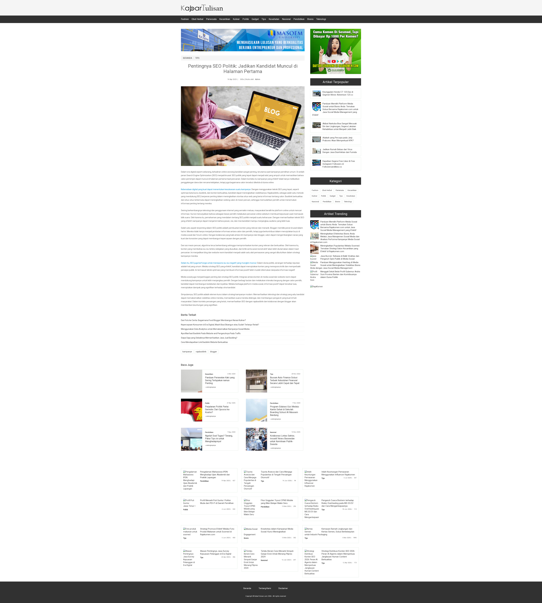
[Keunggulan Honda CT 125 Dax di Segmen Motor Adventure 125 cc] (318, 93)
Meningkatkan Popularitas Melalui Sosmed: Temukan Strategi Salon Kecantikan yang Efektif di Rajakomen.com (340, 248)
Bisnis (310, 19)
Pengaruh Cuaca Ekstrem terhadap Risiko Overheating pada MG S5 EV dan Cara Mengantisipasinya (338, 503)
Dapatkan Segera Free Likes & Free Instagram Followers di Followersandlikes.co (339, 164)
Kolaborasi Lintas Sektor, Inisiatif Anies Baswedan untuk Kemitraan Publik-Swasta (282, 440)
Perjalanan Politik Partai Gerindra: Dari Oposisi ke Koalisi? (217, 409)
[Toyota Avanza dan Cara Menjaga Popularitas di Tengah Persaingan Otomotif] (251, 480)
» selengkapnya (210, 387)
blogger (213, 352)
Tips (264, 19)
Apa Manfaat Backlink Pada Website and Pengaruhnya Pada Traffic (211, 333)
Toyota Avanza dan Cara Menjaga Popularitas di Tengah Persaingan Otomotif (276, 475)
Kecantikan (224, 19)
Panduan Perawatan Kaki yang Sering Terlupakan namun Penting (220, 380)
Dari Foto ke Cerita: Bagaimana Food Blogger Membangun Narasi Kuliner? (213, 320)
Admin (257, 79)
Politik (245, 19)
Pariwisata (211, 19)
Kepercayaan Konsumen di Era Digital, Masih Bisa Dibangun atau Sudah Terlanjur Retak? (220, 325)
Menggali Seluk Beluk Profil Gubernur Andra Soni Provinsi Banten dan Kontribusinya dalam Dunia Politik (340, 274)
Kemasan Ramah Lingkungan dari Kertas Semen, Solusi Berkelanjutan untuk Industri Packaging (329, 532)
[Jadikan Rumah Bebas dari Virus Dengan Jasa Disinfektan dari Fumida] (318, 151)
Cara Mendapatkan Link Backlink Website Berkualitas (204, 342)
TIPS (197, 58)
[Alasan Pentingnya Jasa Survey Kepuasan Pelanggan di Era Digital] (190, 558)
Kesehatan (274, 19)
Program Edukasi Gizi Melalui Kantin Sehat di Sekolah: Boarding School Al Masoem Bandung (284, 410)
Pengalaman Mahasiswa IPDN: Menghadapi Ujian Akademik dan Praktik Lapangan (215, 475)
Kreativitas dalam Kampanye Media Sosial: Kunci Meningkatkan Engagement (268, 532)
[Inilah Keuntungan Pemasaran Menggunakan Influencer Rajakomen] (312, 479)
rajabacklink (201, 352)
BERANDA (187, 58)
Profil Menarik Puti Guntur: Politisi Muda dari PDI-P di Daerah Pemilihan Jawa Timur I (208, 503)
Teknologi (321, 19)
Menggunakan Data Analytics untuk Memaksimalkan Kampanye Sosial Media (215, 329)
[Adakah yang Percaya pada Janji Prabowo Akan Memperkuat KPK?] (318, 139)
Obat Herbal (197, 19)
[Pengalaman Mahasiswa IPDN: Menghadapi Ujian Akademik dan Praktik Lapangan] (190, 480)
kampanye (187, 352)
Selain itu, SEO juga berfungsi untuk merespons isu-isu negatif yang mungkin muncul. (219, 263)
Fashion (185, 19)
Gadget (255, 19)
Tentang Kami (265, 588)
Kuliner (236, 19)
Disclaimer (283, 588)
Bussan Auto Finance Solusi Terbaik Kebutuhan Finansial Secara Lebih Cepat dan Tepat (284, 380)
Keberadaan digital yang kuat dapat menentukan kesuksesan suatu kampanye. (216, 189)
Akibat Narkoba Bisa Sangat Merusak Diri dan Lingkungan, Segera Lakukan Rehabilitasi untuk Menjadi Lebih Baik (340, 126)
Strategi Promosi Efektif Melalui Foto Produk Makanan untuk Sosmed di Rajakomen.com (217, 532)
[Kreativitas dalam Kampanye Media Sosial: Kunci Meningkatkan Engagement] (250, 529)
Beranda (247, 588)
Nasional (286, 19)
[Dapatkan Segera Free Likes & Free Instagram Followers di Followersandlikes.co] (318, 162)
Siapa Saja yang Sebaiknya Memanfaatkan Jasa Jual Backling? (209, 338)
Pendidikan (298, 19)
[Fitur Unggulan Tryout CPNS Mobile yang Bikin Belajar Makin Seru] (251, 507)
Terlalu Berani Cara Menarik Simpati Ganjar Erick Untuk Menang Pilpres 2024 (277, 554)
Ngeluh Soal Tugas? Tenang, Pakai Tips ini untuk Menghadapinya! (219, 438)
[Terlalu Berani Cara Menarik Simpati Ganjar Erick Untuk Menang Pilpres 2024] (251, 559)
